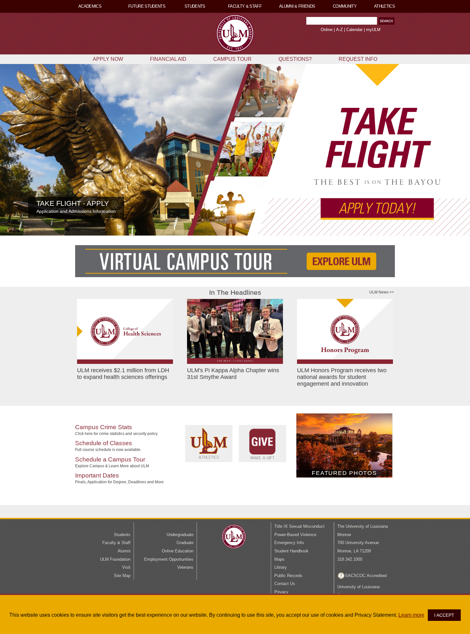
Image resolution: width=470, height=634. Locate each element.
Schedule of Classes (103, 443)
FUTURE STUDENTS (146, 6)
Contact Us (284, 583)
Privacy (281, 592)
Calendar (354, 29)
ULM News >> (381, 292)
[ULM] (234, 549)
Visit (126, 567)
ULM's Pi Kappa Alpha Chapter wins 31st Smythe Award (233, 373)
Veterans (185, 567)
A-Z (339, 29)
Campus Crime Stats (103, 427)
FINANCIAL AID (168, 59)
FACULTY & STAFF (245, 6)
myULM (373, 29)
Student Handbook (291, 551)
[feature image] (235, 150)
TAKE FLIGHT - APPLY (72, 203)
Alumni (124, 551)
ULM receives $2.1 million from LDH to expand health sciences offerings (123, 373)
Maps (279, 559)
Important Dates (97, 475)
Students (122, 534)
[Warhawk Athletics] (212, 473)
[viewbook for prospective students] (235, 261)
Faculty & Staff (116, 542)
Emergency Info (289, 542)
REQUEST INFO (358, 59)
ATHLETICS (384, 6)
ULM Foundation (115, 559)
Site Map (122, 575)
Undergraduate (180, 534)
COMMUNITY (344, 6)
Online (327, 29)
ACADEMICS (89, 6)
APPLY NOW (108, 59)
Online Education (177, 551)
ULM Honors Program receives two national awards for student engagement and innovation (342, 377)
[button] (386, 21)
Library (280, 567)
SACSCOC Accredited (366, 575)
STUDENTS (194, 6)
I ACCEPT (444, 615)
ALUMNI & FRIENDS (297, 6)
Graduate (184, 542)
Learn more (411, 615)
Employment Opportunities (168, 559)
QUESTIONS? (295, 59)
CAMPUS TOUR (232, 59)
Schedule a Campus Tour (110, 459)
